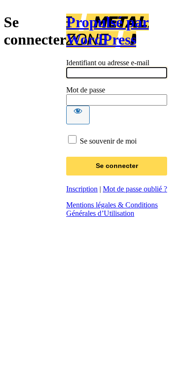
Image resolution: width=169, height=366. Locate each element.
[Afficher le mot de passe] (78, 115)
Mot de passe (85, 90)
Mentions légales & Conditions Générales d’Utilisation (112, 209)
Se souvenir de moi (108, 141)
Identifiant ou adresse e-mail (107, 63)
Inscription (82, 189)
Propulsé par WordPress (107, 31)
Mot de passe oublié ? (135, 189)
